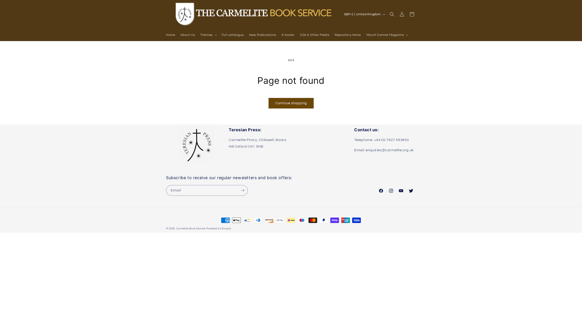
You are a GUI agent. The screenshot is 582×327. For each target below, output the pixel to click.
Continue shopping (291, 103)
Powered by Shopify (218, 228)
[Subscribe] (243, 190)
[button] (208, 35)
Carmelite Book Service (191, 228)
